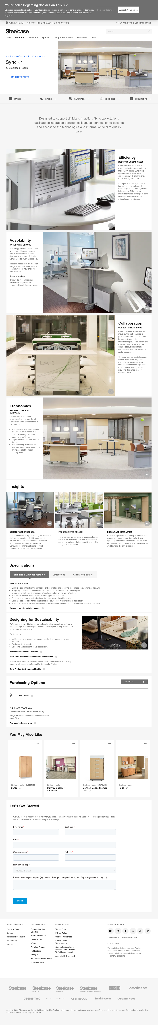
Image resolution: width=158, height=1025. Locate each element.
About (94, 37)
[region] (79, 10)
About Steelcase (14, 924)
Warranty (34, 943)
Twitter (133, 931)
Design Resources (63, 37)
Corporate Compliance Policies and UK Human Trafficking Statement (65, 949)
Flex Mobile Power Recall (41, 958)
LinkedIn (118, 931)
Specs (48, 99)
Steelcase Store (37, 962)
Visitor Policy (11, 940)
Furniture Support (38, 947)
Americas (17, 23)
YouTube (140, 931)
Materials (79, 99)
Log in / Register (143, 23)
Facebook (125, 931)
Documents (141, 99)
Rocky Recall (36, 954)
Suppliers (10, 944)
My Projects (126, 23)
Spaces (46, 37)
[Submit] (149, 31)
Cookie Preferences (63, 936)
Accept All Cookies (128, 9)
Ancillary (33, 37)
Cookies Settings (105, 9)
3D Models (110, 99)
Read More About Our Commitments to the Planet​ (31, 656)
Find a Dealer (44, 23)
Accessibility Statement (65, 956)
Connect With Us (116, 924)
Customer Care (38, 924)
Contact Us (129, 682)
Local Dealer (23, 695)
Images (17, 99)
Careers (9, 933)
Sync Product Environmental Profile (25, 669)
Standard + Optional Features (29, 574)
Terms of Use (60, 929)
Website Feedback (38, 935)
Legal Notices (62, 924)
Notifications (36, 951)
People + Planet (13, 929)
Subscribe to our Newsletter (122, 938)
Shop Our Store (61, 23)
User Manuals (37, 939)
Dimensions (59, 574)
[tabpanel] (105, 67)
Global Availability (83, 574)
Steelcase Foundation (15, 936)
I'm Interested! (20, 77)
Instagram (111, 931)
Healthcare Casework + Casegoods (25, 56)
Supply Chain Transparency (61, 941)
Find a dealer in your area (21, 723)
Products (20, 37)
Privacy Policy (61, 933)
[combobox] (129, 31)
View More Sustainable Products (24, 651)
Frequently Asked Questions (38, 930)
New (8, 37)
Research (82, 37)
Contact (31, 23)
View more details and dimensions (25, 608)
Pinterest (148, 931)
